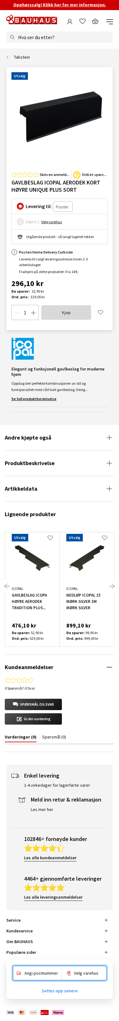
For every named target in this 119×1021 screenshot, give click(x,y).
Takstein (22, 57)
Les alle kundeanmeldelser (50, 858)
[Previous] (7, 586)
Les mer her (42, 809)
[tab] (20, 738)
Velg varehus (51, 221)
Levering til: (39, 206)
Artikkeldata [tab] (21, 488)
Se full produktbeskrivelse (33, 398)
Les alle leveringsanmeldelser (53, 897)
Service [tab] (13, 920)
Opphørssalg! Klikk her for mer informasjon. (59, 5)
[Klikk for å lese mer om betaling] (35, 1012)
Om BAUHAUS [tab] (19, 941)
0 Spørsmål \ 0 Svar (20, 688)
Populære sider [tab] (21, 952)
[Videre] (112, 586)
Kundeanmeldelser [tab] (29, 667)
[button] (33, 704)
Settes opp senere (60, 991)
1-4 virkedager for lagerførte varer (57, 785)
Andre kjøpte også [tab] (28, 437)
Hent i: (33, 222)
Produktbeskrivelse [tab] (30, 463)
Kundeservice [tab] (19, 931)
